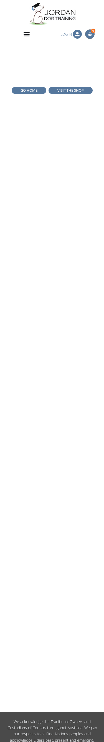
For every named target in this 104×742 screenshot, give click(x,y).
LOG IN (66, 34)
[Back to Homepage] (52, 14)
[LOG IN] (77, 34)
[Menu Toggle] (26, 34)
